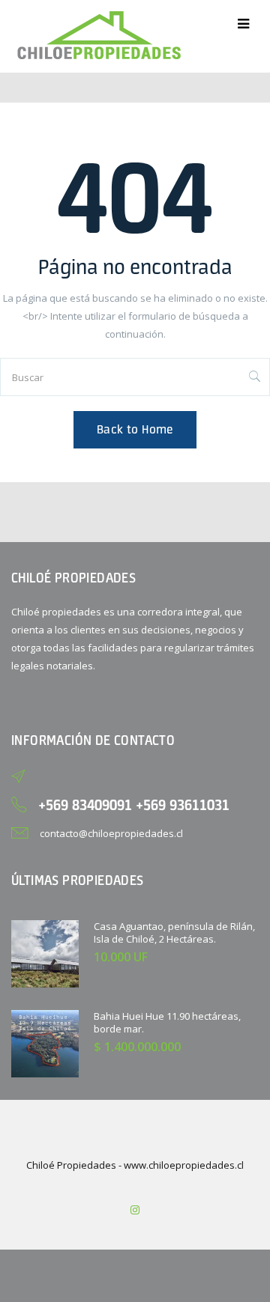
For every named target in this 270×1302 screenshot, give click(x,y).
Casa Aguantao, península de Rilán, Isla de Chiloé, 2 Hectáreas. (174, 932)
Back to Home (135, 429)
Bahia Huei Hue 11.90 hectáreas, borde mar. (167, 1022)
